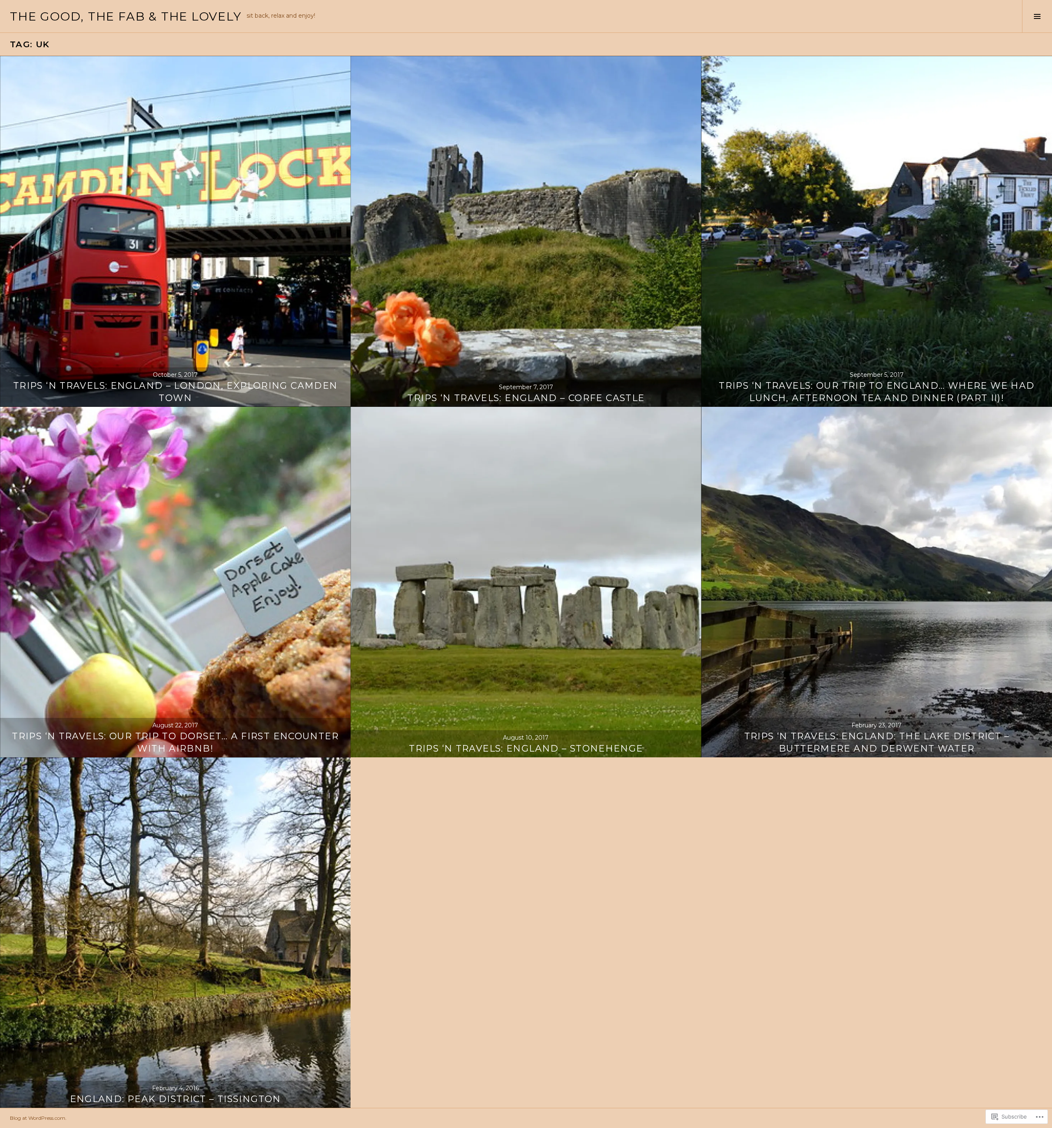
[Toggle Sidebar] (1037, 16)
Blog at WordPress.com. (38, 1118)
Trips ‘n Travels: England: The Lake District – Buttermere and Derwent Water (876, 742)
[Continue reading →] (175, 231)
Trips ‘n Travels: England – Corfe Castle (525, 398)
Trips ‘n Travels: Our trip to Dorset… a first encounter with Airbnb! (175, 742)
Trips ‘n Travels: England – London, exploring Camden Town (175, 392)
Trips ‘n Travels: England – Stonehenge (526, 748)
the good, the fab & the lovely (126, 16)
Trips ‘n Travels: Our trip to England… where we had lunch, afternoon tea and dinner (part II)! (876, 392)
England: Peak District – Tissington (175, 1099)
